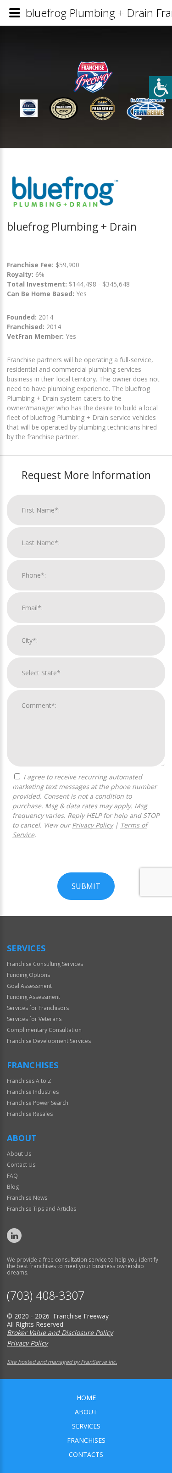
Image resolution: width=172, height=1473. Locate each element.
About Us (19, 1154)
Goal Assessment (29, 986)
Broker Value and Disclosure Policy (60, 1332)
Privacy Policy (92, 825)
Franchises (86, 1440)
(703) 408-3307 (45, 1295)
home (86, 1397)
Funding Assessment (33, 997)
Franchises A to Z (29, 1081)
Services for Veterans (34, 1019)
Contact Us (21, 1165)
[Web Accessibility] (160, 87)
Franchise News (27, 1198)
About (86, 1411)
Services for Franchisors (38, 1008)
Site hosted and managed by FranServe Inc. (62, 1362)
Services (86, 1426)
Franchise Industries (33, 1092)
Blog (13, 1187)
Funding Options (28, 975)
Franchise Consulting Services (45, 964)
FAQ (12, 1176)
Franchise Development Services (49, 1041)
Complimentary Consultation (44, 1030)
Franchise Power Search (37, 1103)
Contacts (86, 1454)
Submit (86, 886)
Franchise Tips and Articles (41, 1209)
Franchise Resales (30, 1114)
